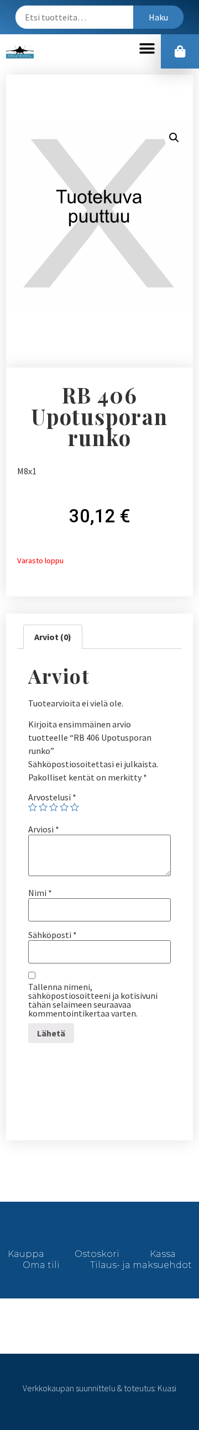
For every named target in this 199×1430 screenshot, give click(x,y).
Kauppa (26, 1254)
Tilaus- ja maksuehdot (141, 1265)
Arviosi (43, 829)
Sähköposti (52, 934)
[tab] (52, 637)
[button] (146, 48)
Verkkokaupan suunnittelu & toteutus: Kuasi (99, 1388)
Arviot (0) (52, 636)
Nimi (40, 892)
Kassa (163, 1254)
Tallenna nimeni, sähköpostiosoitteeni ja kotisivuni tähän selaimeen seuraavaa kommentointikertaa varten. (93, 1000)
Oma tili (41, 1265)
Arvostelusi (52, 797)
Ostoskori (97, 1254)
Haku (158, 17)
